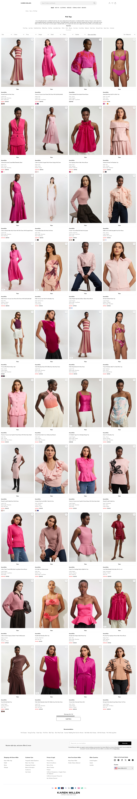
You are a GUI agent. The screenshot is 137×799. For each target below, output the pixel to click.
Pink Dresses (24, 732)
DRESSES (69, 7)
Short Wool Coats (59, 732)
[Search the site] (94, 3)
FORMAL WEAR (77, 7)
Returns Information (29, 767)
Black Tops (51, 732)
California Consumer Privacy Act (54, 776)
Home (27, 11)
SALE (52, 7)
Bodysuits (87, 28)
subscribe (124, 743)
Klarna (5, 765)
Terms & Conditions (51, 763)
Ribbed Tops (44, 28)
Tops (31, 11)
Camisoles (112, 28)
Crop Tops (75, 28)
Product (48, 770)
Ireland (91, 763)
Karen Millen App (8, 760)
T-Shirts (63, 28)
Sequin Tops (106, 28)
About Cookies (50, 767)
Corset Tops (81, 28)
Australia (91, 765)
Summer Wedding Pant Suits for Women (73, 732)
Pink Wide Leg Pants (111, 732)
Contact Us (28, 770)
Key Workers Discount (52, 778)
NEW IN (57, 7)
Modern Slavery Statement (74, 763)
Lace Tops (31, 28)
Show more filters (92, 34)
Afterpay (6, 767)
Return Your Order (29, 763)
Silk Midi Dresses (101, 732)
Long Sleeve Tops (57, 28)
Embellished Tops (37, 28)
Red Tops (50, 28)
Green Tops (92, 28)
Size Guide (28, 772)
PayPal (5, 763)
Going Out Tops (99, 28)
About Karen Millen (72, 760)
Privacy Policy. (117, 748)
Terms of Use (50, 765)
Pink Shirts (45, 732)
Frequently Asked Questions (32, 760)
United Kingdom (93, 760)
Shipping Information (30, 765)
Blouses (70, 28)
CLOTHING (63, 7)
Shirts (67, 28)
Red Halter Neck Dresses (90, 732)
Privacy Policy (50, 760)
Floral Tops (25, 28)
